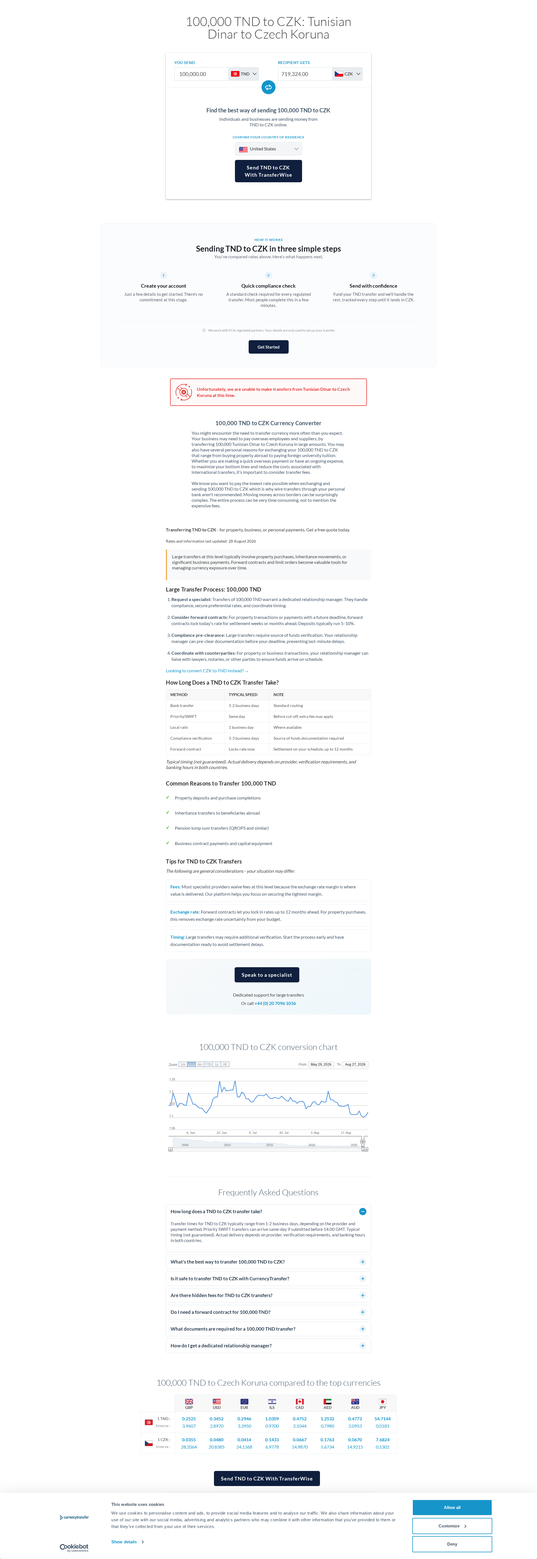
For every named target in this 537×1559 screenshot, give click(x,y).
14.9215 (355, 1446)
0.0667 (300, 1439)
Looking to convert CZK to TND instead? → (207, 670)
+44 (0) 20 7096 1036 (275, 1003)
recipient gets (294, 62)
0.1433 (272, 1439)
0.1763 (327, 1439)
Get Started (269, 346)
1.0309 (272, 1418)
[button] (267, 974)
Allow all (452, 1507)
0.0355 (189, 1439)
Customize (449, 1525)
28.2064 (189, 1446)
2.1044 (300, 1425)
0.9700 (272, 1425)
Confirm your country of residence (269, 137)
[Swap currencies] (268, 87)
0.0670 (355, 1439)
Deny (452, 1544)
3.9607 (189, 1425)
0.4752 (300, 1418)
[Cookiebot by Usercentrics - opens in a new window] (74, 1548)
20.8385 (217, 1446)
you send (184, 62)
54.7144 (383, 1418)
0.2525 (189, 1418)
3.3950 (244, 1425)
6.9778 (272, 1446)
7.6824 (383, 1439)
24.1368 (244, 1446)
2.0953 (355, 1425)
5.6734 (327, 1446)
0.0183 (382, 1425)
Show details (124, 1541)
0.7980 (327, 1425)
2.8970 (216, 1425)
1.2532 (327, 1418)
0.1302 (382, 1446)
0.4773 (355, 1418)
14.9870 (300, 1446)
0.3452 (216, 1418)
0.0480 (216, 1439)
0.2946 (244, 1418)
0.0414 (244, 1439)
